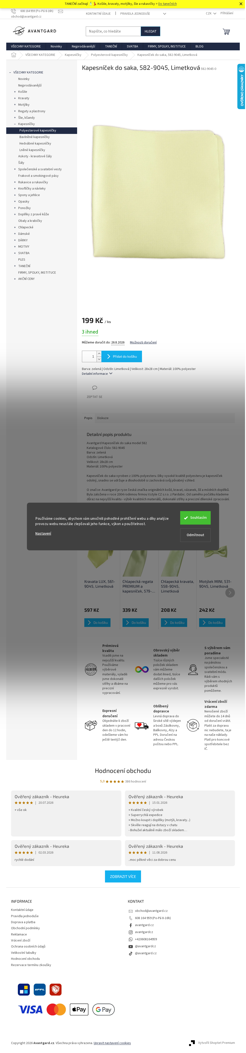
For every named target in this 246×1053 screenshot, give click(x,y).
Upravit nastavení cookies (112, 1043)
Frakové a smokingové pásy (38, 175)
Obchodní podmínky (25, 928)
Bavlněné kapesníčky (34, 137)
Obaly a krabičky (30, 220)
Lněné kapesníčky (32, 150)
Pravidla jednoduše (135, 14)
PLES (21, 259)
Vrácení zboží (20, 940)
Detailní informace (95, 373)
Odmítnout (195, 535)
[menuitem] (26, 46)
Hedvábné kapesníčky (35, 143)
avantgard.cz (144, 925)
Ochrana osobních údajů (28, 946)
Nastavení (43, 533)
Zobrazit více (123, 876)
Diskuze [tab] (103, 418)
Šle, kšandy (26, 117)
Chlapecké (25, 227)
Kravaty (23, 98)
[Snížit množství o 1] (99, 359)
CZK (209, 13)
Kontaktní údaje (98, 14)
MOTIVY (23, 246)
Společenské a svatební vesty (40, 169)
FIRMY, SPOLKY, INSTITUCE (37, 272)
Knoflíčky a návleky (32, 188)
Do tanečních (167, 3)
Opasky (23, 201)
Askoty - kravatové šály (35, 156)
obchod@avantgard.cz (151, 910)
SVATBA (24, 253)
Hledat (150, 31)
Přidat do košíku (125, 356)
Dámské (24, 233)
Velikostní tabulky (23, 952)
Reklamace (19, 934)
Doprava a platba (23, 922)
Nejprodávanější (30, 85)
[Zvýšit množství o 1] (99, 353)
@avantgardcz (145, 946)
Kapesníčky (26, 124)
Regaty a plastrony (31, 111)
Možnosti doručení (143, 342)
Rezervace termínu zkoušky (31, 965)
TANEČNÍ (24, 266)
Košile (22, 91)
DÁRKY (23, 240)
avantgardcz (144, 932)
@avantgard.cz (146, 953)
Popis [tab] (88, 418)
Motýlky (24, 104)
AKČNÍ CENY (26, 278)
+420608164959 (146, 939)
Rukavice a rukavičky (33, 182)
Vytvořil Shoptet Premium (216, 1043)
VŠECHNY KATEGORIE (28, 72)
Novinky (24, 79)
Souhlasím (198, 517)
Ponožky (24, 208)
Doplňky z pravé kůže (33, 214)
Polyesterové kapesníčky (37, 130)
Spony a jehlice (29, 195)
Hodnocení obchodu (123, 770)
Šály (21, 162)
